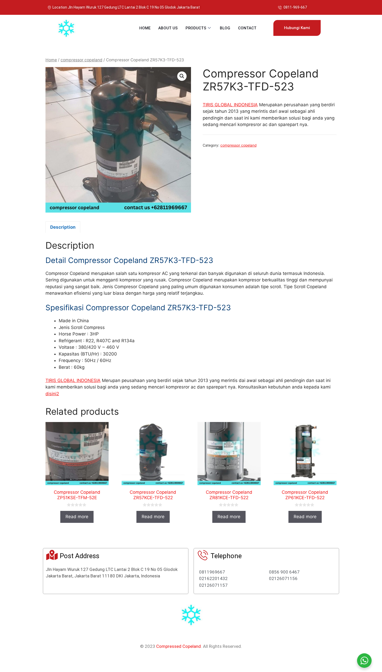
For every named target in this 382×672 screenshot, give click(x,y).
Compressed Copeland (178, 646)
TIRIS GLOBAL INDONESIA (230, 104)
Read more (76, 516)
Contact (247, 28)
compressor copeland (81, 59)
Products (196, 28)
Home (144, 28)
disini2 (52, 393)
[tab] (62, 227)
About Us (168, 28)
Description (63, 227)
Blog (225, 28)
